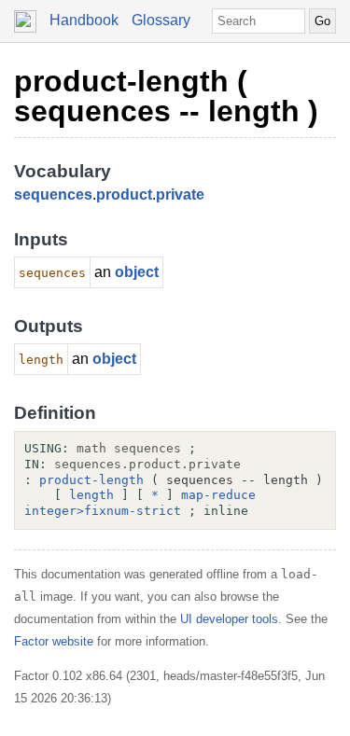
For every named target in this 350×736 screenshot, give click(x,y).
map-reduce (218, 495)
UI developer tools (229, 619)
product (124, 194)
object (137, 272)
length (91, 495)
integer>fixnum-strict (102, 511)
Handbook (84, 20)
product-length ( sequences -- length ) (166, 96)
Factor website (53, 641)
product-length (91, 480)
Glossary (161, 20)
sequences (53, 194)
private (180, 194)
